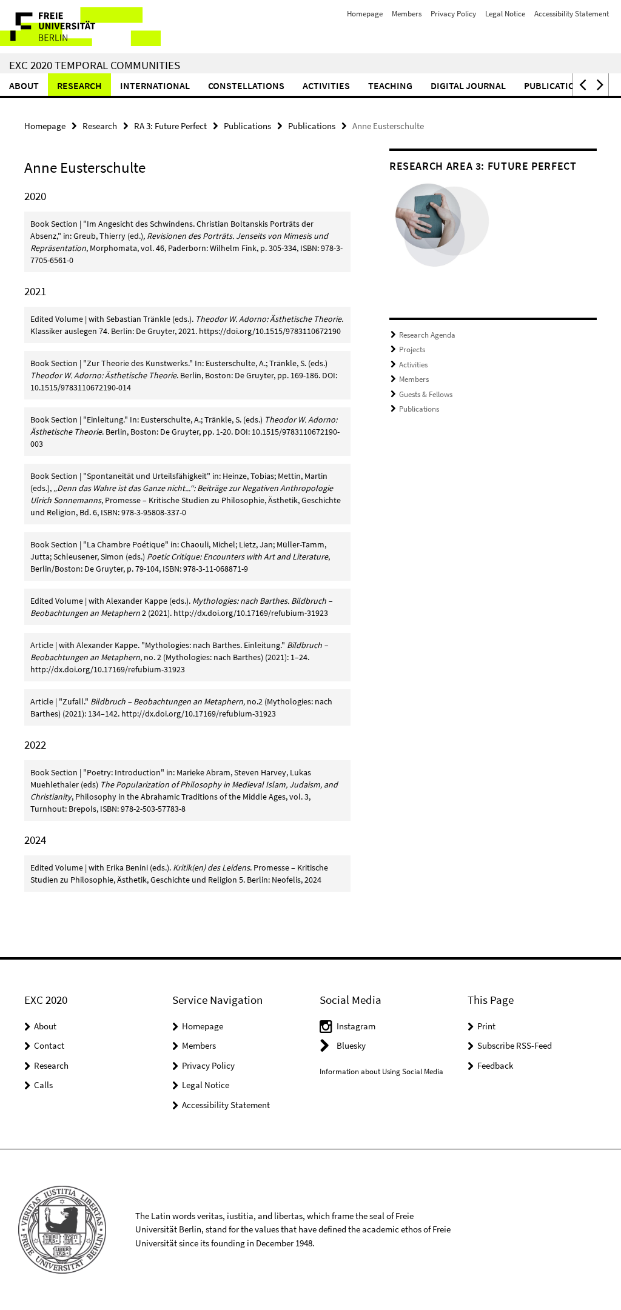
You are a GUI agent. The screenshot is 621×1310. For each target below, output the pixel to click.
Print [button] (486, 1026)
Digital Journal (468, 85)
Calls (43, 1085)
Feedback (495, 1065)
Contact (49, 1045)
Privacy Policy (453, 13)
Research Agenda (427, 335)
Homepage (365, 13)
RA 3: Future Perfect (170, 126)
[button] (581, 84)
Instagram (356, 1026)
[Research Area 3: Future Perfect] (441, 228)
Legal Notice (505, 13)
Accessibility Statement (571, 13)
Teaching (390, 85)
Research (79, 85)
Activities (326, 85)
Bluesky (351, 1045)
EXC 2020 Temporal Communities (94, 65)
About (24, 85)
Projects (412, 349)
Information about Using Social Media (381, 1071)
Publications (555, 85)
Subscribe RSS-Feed (514, 1045)
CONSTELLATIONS (246, 85)
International (155, 85)
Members (406, 13)
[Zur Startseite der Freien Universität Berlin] (80, 26)
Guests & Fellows (425, 394)
